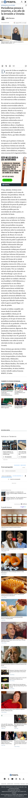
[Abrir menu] (2, 2)
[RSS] (19, 779)
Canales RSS (3, 783)
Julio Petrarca (10, 18)
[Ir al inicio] (10, 2)
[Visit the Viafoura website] (24, 504)
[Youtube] (12, 779)
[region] (14, 485)
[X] (8, 779)
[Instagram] (16, 779)
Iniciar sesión (17, 465)
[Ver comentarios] (26, 5)
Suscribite (7, 180)
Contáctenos (17, 783)
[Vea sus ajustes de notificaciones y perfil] (25, 1)
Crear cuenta (23, 465)
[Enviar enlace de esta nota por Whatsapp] (10, 66)
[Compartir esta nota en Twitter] (6, 66)
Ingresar (21, 1)
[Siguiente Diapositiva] (26, 449)
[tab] (6, 476)
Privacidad (22, 783)
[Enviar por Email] (13, 66)
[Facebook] (4, 779)
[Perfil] (14, 775)
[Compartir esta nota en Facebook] (2, 66)
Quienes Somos (10, 783)
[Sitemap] (23, 779)
